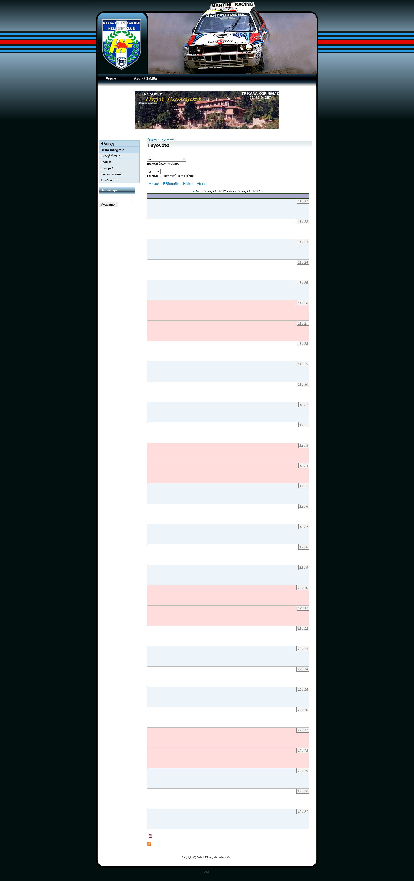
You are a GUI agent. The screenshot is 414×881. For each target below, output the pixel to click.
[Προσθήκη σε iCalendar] (229, 836)
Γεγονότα (167, 139)
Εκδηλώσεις (110, 156)
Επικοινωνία (111, 174)
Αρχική (152, 139)
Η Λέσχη (107, 144)
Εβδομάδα (171, 183)
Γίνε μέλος (109, 168)
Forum (111, 78)
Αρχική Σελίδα (145, 78)
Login (207, 871)
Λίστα (201, 183)
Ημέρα (188, 183)
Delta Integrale (112, 150)
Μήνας (154, 183)
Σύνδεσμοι (109, 180)
